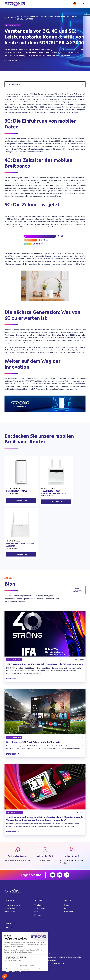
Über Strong (38, 905)
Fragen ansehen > (45, 860)
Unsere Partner (39, 908)
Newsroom (38, 915)
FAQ (65, 908)
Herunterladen (69, 912)
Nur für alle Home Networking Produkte (71, 861)
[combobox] (79, 4)
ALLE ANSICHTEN (77, 590)
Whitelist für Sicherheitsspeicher (70, 957)
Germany (80, 4)
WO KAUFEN (9, 923)
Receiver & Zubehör (14, 813)
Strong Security (9, 912)
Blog (36, 912)
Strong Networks (10, 908)
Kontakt (67, 905)
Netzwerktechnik (14, 660)
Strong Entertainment (12, 905)
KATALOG (8, 927)
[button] (70, 4)
